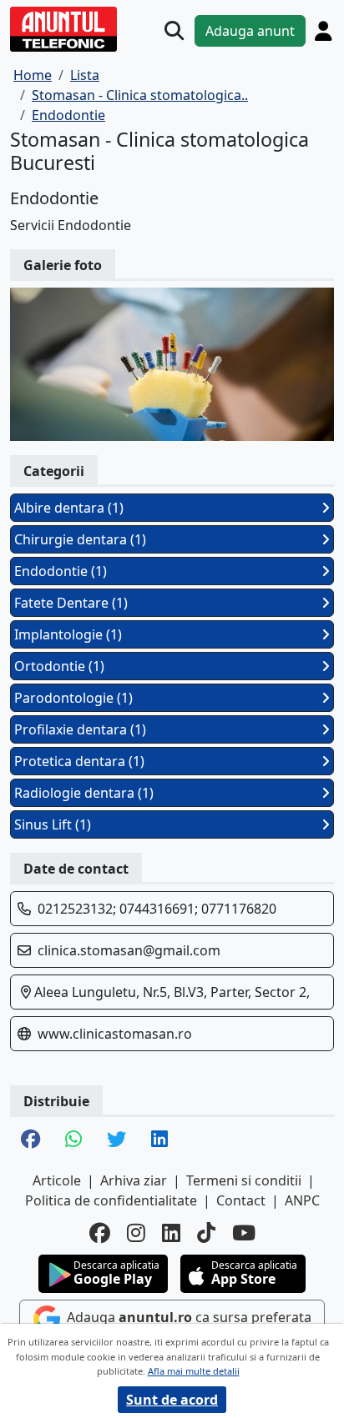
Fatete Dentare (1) (71, 603)
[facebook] (99, 1232)
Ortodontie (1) (59, 666)
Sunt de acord (172, 1399)
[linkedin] (171, 1232)
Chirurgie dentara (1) (80, 539)
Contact (241, 1200)
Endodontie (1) (60, 571)
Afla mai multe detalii (194, 1371)
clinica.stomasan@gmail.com (129, 950)
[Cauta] (174, 30)
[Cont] (323, 31)
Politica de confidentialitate (111, 1200)
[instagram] (136, 1232)
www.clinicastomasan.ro (115, 1034)
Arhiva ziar (133, 1180)
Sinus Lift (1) (52, 824)
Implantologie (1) (68, 634)
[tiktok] (206, 1232)
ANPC (302, 1200)
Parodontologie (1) (73, 698)
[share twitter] (116, 1140)
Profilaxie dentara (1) (80, 729)
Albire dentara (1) (69, 508)
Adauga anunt (250, 31)
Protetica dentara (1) (79, 761)
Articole (57, 1180)
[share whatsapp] (73, 1140)
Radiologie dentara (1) (84, 793)
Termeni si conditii (243, 1180)
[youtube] (243, 1232)
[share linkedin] (159, 1140)
